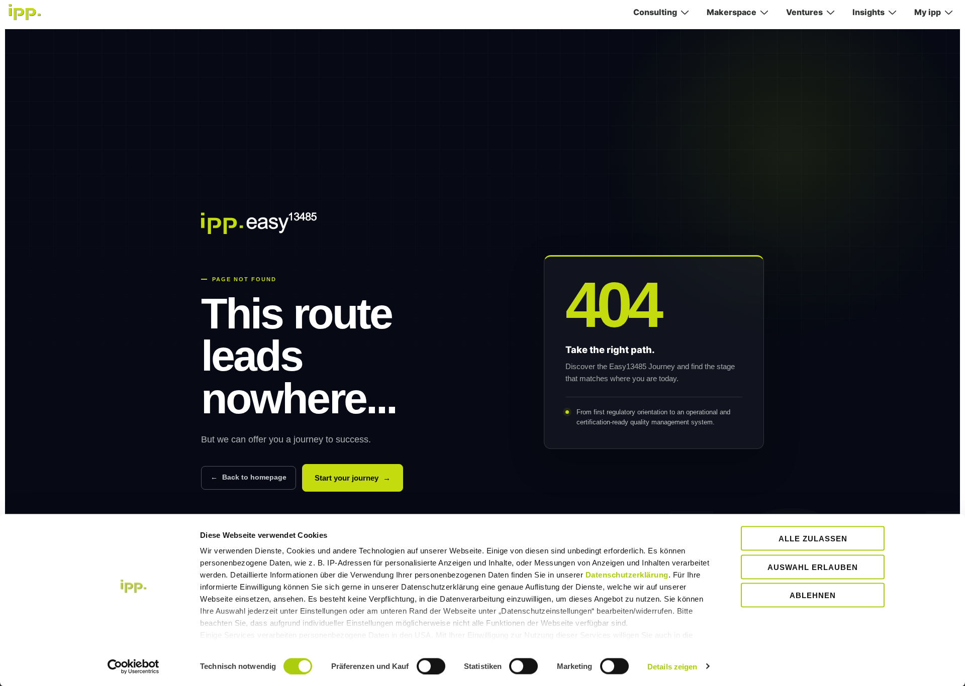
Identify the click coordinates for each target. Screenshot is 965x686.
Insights (868, 12)
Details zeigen (672, 666)
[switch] (431, 666)
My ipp (927, 12)
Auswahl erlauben (812, 566)
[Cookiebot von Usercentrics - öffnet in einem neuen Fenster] (133, 666)
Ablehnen (813, 595)
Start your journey (353, 478)
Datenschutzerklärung (627, 574)
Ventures (804, 12)
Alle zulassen (813, 538)
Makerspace (731, 12)
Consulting (655, 12)
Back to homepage (248, 477)
